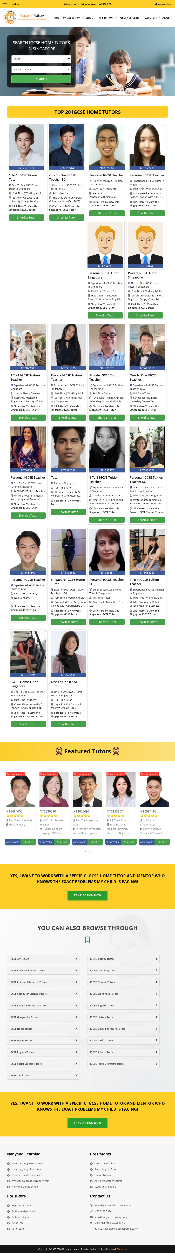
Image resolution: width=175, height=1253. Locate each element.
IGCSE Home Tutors (21, 1028)
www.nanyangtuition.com (26, 1169)
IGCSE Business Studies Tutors (27, 970)
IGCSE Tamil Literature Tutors (107, 1063)
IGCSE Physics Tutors (22, 1052)
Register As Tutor (21, 1205)
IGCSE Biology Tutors (102, 958)
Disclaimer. (122, 1249)
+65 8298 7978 (104, 3)
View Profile (12, 842)
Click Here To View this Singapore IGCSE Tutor (24, 208)
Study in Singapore (105, 1186)
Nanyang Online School (25, 1186)
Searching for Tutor (106, 1169)
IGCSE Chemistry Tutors (104, 970)
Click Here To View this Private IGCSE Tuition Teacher (147, 510)
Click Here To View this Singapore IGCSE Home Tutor (28, 714)
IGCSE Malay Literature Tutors (107, 1028)
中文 (5, 4)
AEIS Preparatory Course (108, 1180)
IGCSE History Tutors (102, 1017)
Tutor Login (18, 1228)
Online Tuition (103, 1175)
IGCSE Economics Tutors (104, 993)
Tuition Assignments (23, 1211)
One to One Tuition (105, 1163)
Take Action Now (87, 895)
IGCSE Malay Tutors (21, 1040)
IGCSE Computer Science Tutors (28, 993)
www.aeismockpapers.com (27, 1175)
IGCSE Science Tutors (102, 1052)
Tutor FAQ (17, 1222)
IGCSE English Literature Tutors (28, 1005)
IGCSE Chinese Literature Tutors (28, 982)
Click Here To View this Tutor (66, 502)
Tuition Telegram (21, 1217)
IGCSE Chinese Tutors (102, 982)
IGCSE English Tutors (102, 1005)
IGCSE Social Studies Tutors (26, 1063)
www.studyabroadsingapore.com (30, 1180)
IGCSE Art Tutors (19, 958)
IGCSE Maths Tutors (101, 1040)
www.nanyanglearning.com (27, 1163)
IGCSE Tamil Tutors (21, 1075)
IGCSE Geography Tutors (24, 1017)
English (15, 4)
